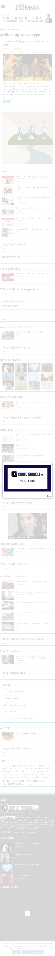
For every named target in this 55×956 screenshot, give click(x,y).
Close (49, 496)
